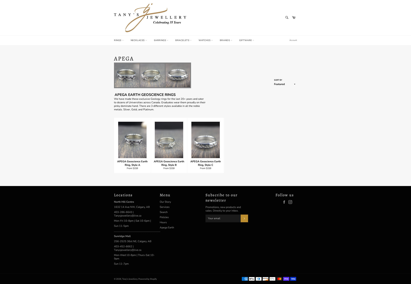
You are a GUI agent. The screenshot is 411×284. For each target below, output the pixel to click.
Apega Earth (167, 227)
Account (293, 40)
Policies (164, 217)
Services (165, 207)
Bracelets (182, 40)
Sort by (278, 80)
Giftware (246, 40)
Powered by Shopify (147, 279)
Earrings (160, 40)
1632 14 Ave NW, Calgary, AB (132, 207)
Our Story (165, 202)
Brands (225, 40)
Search (164, 212)
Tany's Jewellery (129, 279)
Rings (118, 40)
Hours (163, 222)
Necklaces (138, 40)
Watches (205, 40)
